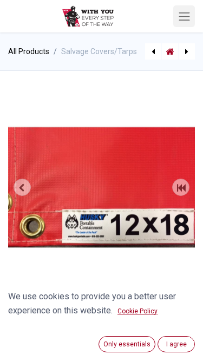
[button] (22, 187)
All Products (28, 51)
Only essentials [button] (126, 344)
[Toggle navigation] (184, 16)
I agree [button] (176, 344)
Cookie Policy (137, 311)
